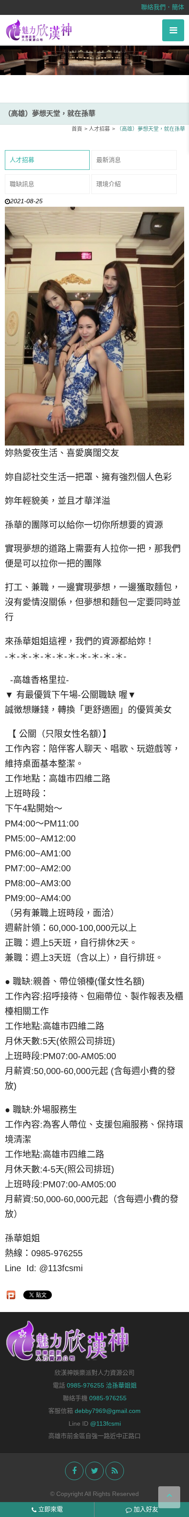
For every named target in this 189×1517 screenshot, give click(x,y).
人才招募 (22, 159)
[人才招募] (94, 57)
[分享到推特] (94, 1471)
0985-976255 (108, 1398)
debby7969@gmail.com (108, 1410)
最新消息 (108, 159)
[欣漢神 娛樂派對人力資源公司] (39, 29)
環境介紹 (108, 183)
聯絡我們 (153, 7)
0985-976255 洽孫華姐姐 (102, 1385)
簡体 (178, 7)
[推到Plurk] (11, 1295)
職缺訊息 (22, 183)
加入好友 (145, 1509)
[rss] (114, 1471)
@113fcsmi (105, 1423)
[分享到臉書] (74, 1471)
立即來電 (49, 1509)
